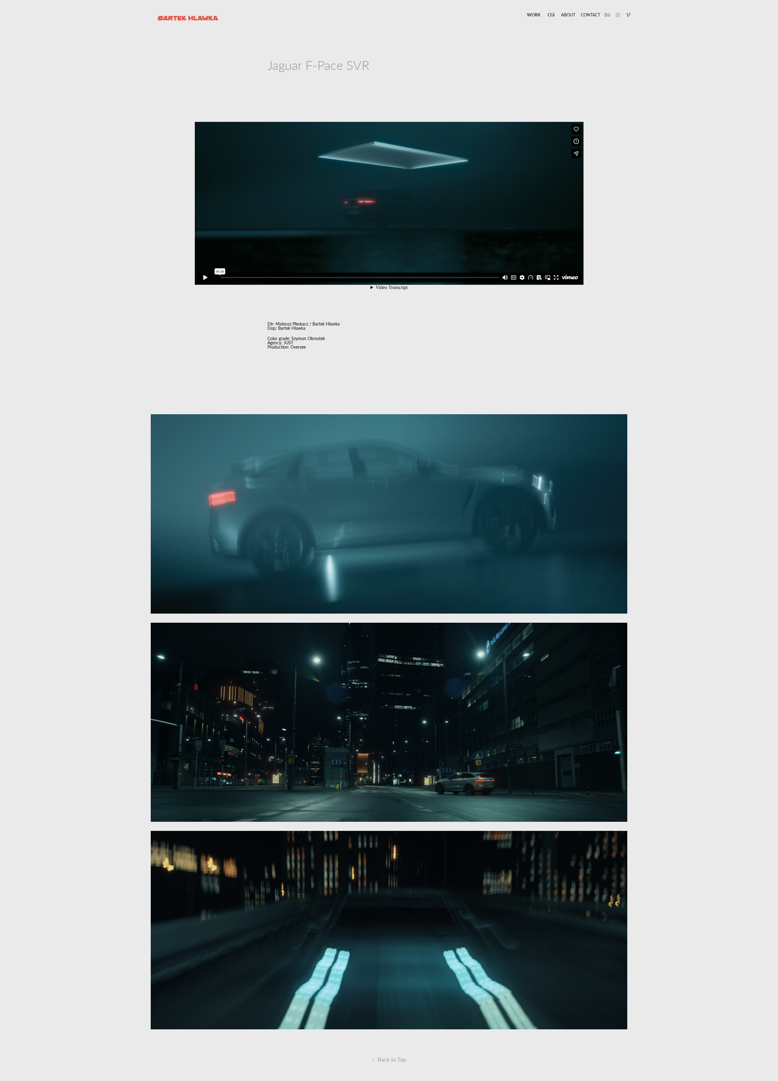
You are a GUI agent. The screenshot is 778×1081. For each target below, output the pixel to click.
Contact (590, 15)
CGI (551, 15)
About (568, 15)
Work (533, 15)
